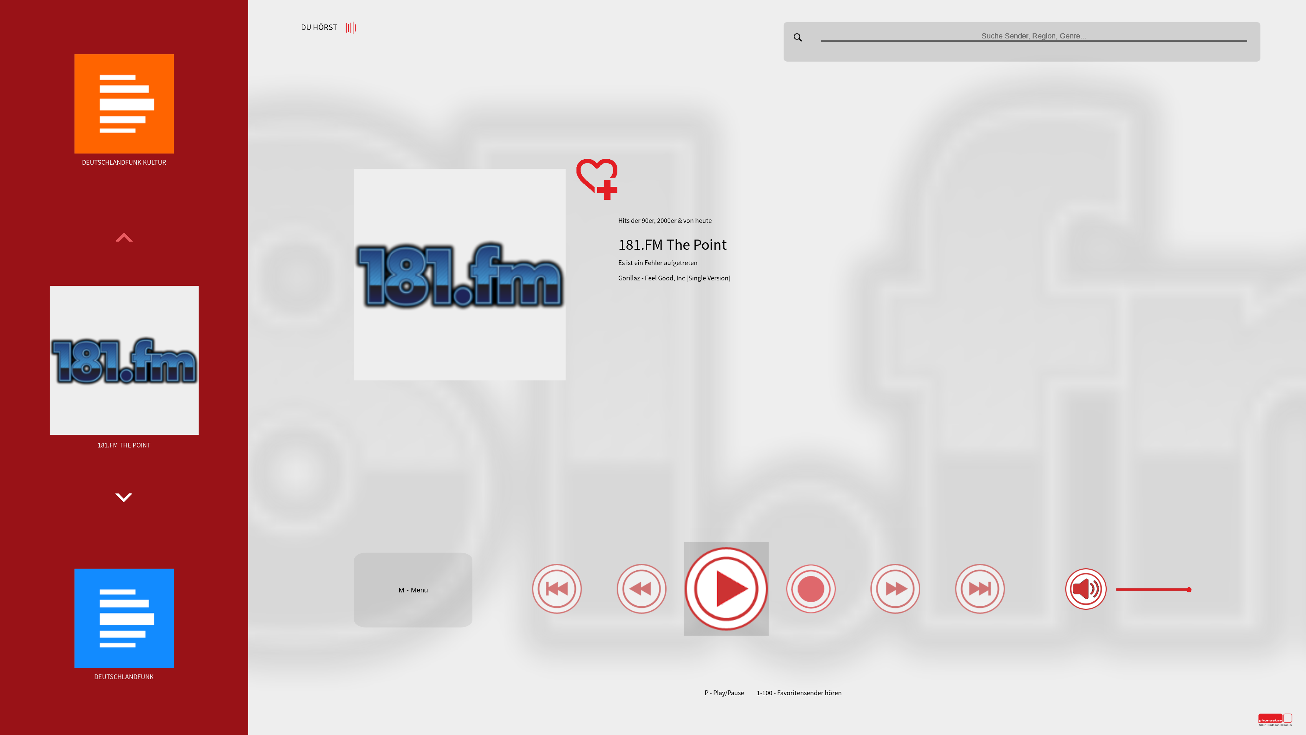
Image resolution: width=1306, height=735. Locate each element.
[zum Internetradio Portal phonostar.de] (1275, 724)
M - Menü (413, 590)
